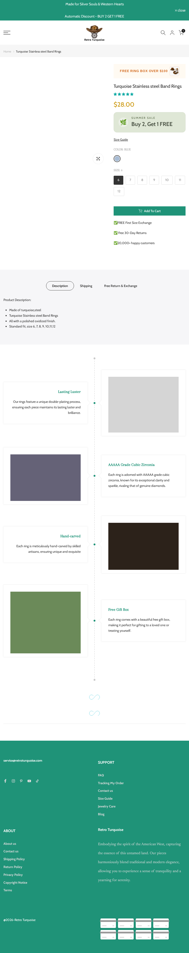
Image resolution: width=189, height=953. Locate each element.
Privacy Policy (13, 875)
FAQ (101, 775)
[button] (124, 94)
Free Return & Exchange (120, 286)
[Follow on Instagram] (13, 781)
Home (7, 51)
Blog (101, 814)
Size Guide (121, 139)
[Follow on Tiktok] (37, 781)
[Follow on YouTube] (29, 781)
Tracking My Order (111, 783)
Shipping (86, 286)
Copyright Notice (15, 882)
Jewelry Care (106, 806)
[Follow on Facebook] (5, 781)
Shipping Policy (14, 859)
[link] (31, 33)
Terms (7, 890)
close (10, 10)
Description (60, 286)
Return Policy (12, 867)
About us (9, 844)
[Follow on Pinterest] (21, 781)
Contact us (105, 791)
